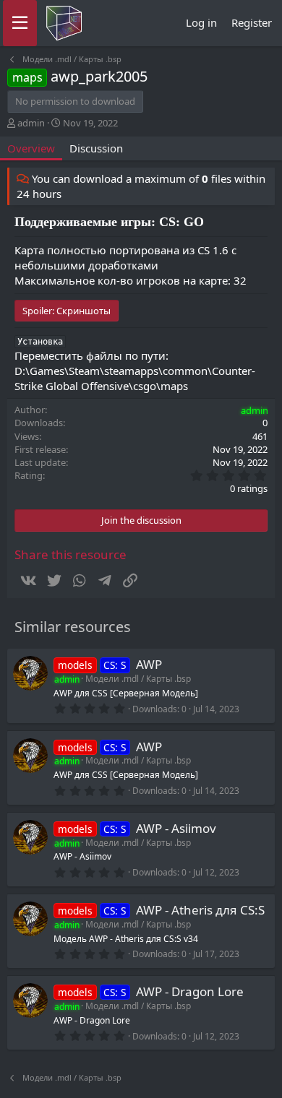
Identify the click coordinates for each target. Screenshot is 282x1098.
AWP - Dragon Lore (190, 991)
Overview (31, 148)
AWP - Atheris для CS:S (200, 910)
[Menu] (20, 23)
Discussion (96, 148)
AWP (149, 664)
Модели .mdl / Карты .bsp (138, 679)
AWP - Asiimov (176, 828)
